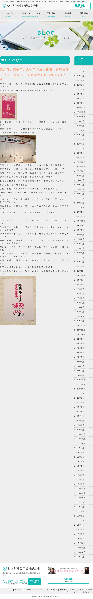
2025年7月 (79, 130)
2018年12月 (79, 489)
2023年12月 (79, 216)
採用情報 (80, 6)
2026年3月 (79, 94)
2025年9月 (79, 121)
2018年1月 (79, 539)
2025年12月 (79, 108)
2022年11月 (79, 275)
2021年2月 (79, 371)
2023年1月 (79, 266)
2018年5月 (79, 520)
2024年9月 (79, 176)
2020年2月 (79, 425)
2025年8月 (79, 126)
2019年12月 (79, 434)
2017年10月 (79, 552)
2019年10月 (79, 443)
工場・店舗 (51, 14)
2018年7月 (79, 511)
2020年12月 (79, 380)
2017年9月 (79, 557)
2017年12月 (79, 543)
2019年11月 (79, 439)
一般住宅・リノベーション (30, 14)
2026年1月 (79, 103)
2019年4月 (79, 470)
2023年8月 (79, 235)
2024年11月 (79, 167)
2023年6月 (79, 244)
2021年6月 (79, 353)
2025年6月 (79, 135)
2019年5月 (79, 466)
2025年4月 (79, 144)
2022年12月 (79, 271)
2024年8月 (79, 180)
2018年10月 (79, 498)
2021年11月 (79, 330)
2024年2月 (79, 207)
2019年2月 (79, 480)
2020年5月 (79, 412)
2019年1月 (79, 484)
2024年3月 (79, 203)
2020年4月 (79, 416)
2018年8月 (79, 507)
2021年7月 (79, 348)
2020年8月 (79, 398)
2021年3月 (79, 366)
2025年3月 (79, 148)
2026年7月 (79, 76)
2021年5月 (79, 357)
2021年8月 (79, 343)
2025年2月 (79, 153)
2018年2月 (79, 534)
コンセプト (9, 14)
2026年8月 (79, 71)
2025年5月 (79, 139)
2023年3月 (79, 257)
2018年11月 (79, 493)
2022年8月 (79, 289)
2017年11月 (79, 548)
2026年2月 (79, 98)
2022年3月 (79, 312)
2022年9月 (79, 284)
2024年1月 (79, 212)
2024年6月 (79, 189)
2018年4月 (79, 525)
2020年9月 (79, 393)
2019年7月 (79, 457)
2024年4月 (79, 198)
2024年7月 (79, 185)
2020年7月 (79, 402)
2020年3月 (79, 421)
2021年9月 (79, 339)
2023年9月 (79, 230)
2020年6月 (79, 407)
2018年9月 (79, 502)
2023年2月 (79, 262)
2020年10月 (79, 389)
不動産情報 (84, 14)
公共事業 (67, 14)
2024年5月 (79, 194)
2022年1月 (79, 321)
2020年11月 (79, 384)
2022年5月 (79, 303)
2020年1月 (79, 430)
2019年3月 (79, 475)
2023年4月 (79, 253)
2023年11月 (79, 221)
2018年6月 (79, 516)
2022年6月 (79, 298)
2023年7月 (79, 239)
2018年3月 (79, 529)
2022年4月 (79, 307)
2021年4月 (79, 362)
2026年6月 (79, 80)
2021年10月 (79, 334)
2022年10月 (79, 280)
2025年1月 (79, 157)
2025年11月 (79, 112)
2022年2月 (79, 316)
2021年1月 (79, 375)
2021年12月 (79, 325)
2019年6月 (79, 461)
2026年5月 (79, 85)
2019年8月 (79, 452)
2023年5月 (79, 248)
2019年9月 (79, 448)
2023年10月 (79, 226)
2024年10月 (79, 171)
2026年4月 (79, 89)
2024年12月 (79, 162)
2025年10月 (79, 117)
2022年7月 (79, 294)
